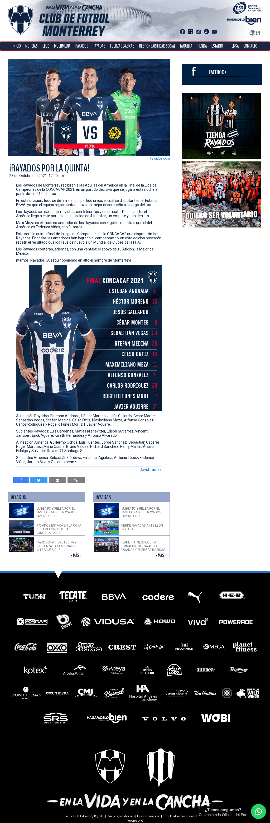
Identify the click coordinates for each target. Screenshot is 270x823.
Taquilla (186, 46)
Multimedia (62, 46)
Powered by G (135, 820)
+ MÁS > (76, 555)
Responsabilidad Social (157, 46)
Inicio (17, 46)
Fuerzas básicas (122, 46)
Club (46, 46)
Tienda (202, 46)
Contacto (250, 46)
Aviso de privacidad (149, 816)
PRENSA (233, 46)
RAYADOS (81, 46)
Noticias (31, 46)
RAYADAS (99, 46)
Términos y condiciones (121, 816)
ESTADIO (217, 46)
